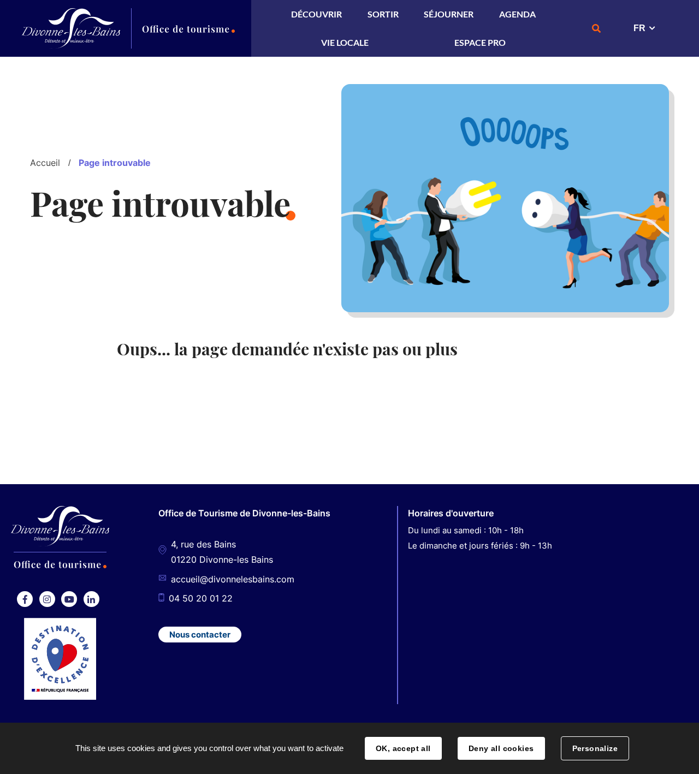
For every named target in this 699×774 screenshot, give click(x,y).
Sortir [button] (383, 14)
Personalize (595, 748)
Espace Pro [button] (480, 42)
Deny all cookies (501, 748)
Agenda (517, 14)
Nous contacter (199, 634)
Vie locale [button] (345, 42)
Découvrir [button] (316, 14)
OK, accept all (403, 748)
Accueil (45, 162)
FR (639, 28)
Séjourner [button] (448, 14)
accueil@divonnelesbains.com (232, 579)
